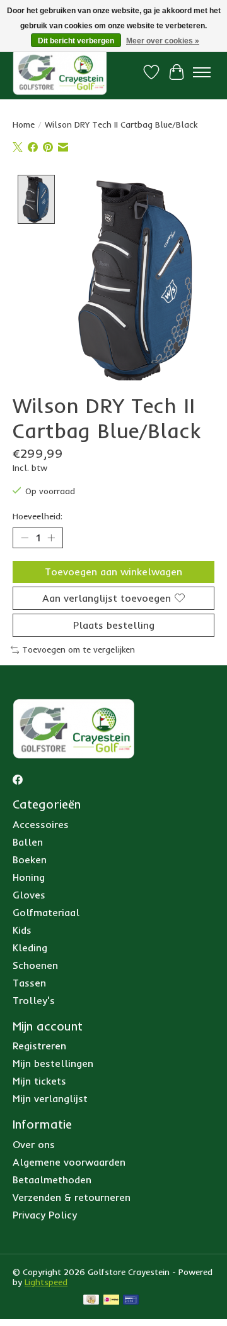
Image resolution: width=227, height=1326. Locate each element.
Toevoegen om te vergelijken (78, 649)
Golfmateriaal (46, 912)
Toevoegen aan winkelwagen (113, 571)
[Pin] (131, 1301)
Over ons (34, 1144)
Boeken (30, 859)
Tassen (29, 982)
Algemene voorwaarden (69, 1162)
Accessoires (41, 824)
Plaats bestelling (113, 625)
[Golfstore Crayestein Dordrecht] (60, 72)
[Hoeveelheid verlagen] (24, 537)
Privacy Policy (45, 1214)
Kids (22, 930)
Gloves (29, 894)
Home (24, 124)
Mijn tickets (39, 1081)
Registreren (39, 1045)
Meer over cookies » (162, 40)
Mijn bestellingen (53, 1063)
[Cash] (91, 1301)
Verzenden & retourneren (72, 1197)
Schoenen (35, 965)
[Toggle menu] (201, 72)
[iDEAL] (111, 1301)
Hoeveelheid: (37, 516)
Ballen (28, 842)
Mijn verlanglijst (50, 1098)
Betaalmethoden (52, 1179)
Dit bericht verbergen (76, 40)
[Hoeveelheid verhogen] (51, 537)
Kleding (30, 947)
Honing (29, 877)
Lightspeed (46, 1282)
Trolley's (34, 1000)
